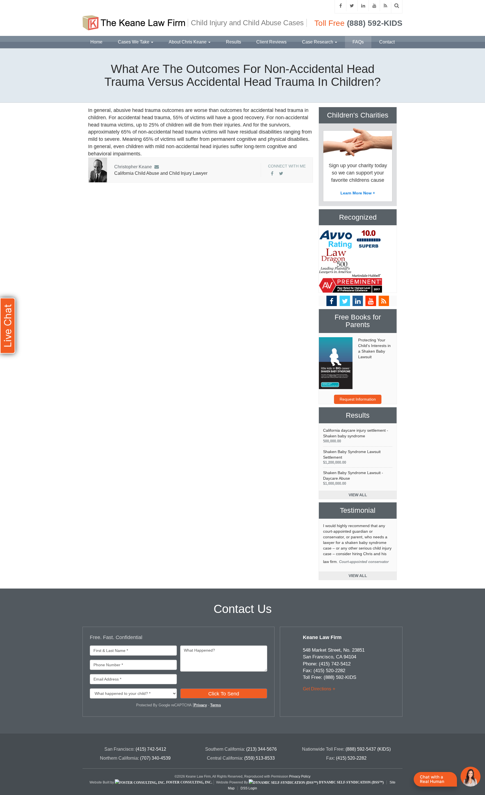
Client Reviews (271, 42)
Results (233, 42)
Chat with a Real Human (432, 779)
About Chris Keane (188, 42)
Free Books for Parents (358, 321)
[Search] (397, 6)
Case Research (318, 42)
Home (96, 42)
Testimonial (358, 510)
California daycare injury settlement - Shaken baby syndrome (355, 435)
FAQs (358, 42)
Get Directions (317, 688)
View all (358, 495)
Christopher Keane (133, 166)
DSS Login (249, 788)
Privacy (200, 705)
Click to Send (223, 694)
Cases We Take (134, 42)
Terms (215, 705)
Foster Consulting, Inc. (188, 782)
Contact (387, 42)
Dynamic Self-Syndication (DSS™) (351, 782)
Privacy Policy (299, 776)
